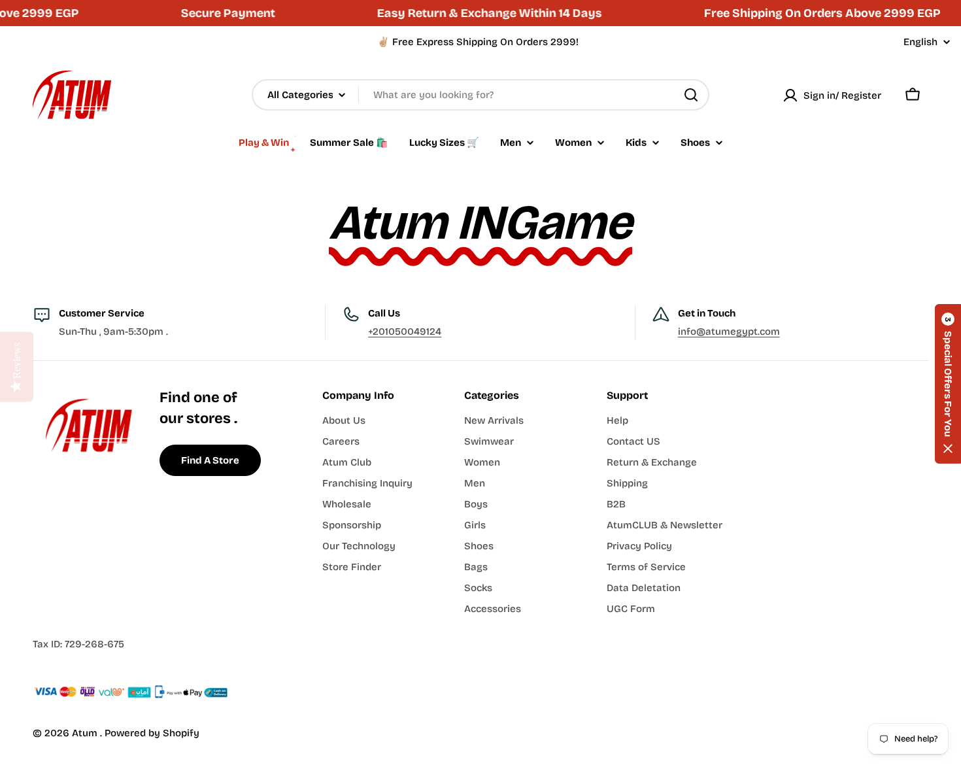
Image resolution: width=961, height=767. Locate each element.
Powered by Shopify (152, 733)
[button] (948, 384)
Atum (86, 733)
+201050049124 (404, 331)
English (920, 42)
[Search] (691, 95)
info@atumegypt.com (729, 331)
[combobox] (480, 95)
